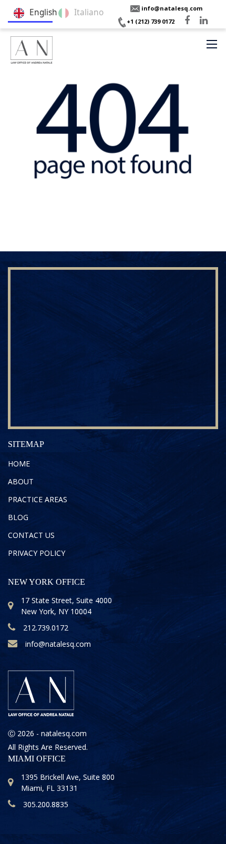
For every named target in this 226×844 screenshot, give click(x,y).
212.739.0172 (45, 628)
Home (19, 464)
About (21, 481)
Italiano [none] (83, 12)
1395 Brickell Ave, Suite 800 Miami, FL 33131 (68, 782)
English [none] (38, 12)
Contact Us (31, 535)
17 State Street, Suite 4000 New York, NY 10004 (66, 605)
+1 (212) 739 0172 (150, 21)
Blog (18, 517)
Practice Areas (37, 499)
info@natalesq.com (171, 8)
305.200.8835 (45, 804)
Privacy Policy (36, 553)
